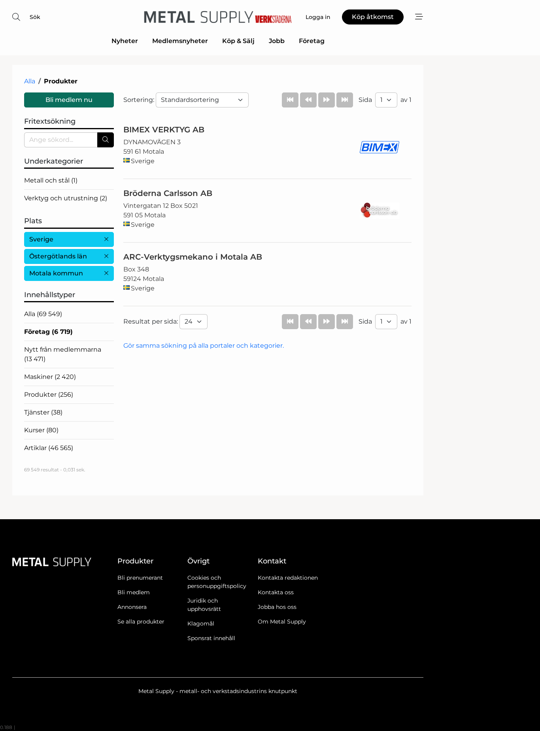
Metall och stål (50, 180)
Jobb (277, 41)
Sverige (41, 239)
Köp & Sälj (238, 41)
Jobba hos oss (277, 606)
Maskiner (50, 377)
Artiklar (48, 448)
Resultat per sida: (151, 321)
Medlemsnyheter (180, 41)
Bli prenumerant (140, 577)
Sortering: (139, 100)
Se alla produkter (140, 621)
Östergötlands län (58, 256)
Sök (35, 17)
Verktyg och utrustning (65, 198)
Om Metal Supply (282, 621)
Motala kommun (56, 273)
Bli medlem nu (69, 100)
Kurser (41, 430)
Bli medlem (133, 592)
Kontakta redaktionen (288, 577)
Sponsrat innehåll (211, 638)
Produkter (48, 394)
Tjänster (43, 412)
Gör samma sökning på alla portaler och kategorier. (203, 345)
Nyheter (124, 41)
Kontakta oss (276, 592)
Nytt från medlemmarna (62, 354)
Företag (312, 41)
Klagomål (200, 623)
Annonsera (132, 606)
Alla (29, 81)
